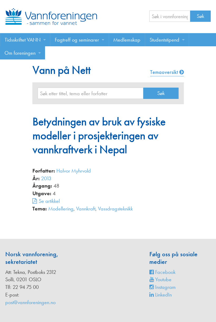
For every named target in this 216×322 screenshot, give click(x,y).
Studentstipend (164, 39)
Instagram (165, 287)
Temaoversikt (164, 72)
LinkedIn (163, 294)
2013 (46, 178)
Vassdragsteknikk (115, 208)
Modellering (60, 208)
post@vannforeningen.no (30, 302)
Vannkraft (85, 208)
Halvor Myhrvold (73, 170)
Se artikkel (49, 201)
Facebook (164, 272)
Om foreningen (20, 52)
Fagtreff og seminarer (77, 39)
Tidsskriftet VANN (23, 39)
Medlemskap (126, 39)
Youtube (162, 279)
